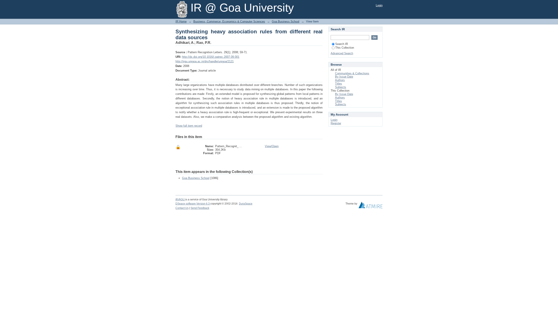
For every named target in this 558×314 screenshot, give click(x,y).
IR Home (181, 21)
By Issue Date (344, 76)
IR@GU (180, 199)
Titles (338, 83)
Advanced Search (342, 53)
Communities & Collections (352, 73)
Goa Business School (285, 21)
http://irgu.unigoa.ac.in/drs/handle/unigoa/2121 (204, 61)
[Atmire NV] (371, 206)
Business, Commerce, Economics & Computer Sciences (229, 21)
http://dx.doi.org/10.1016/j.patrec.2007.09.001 (210, 56)
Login (379, 5)
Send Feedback (200, 208)
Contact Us (182, 208)
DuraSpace (245, 203)
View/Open (272, 146)
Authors (340, 80)
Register (336, 123)
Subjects (340, 87)
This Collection (344, 47)
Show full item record (188, 125)
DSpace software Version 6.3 (192, 203)
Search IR (341, 44)
